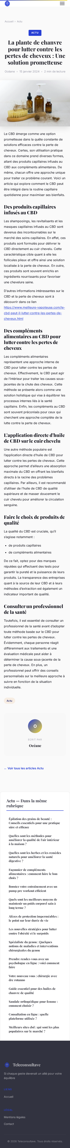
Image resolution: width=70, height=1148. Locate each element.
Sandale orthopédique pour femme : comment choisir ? (33, 1004)
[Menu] (62, 3)
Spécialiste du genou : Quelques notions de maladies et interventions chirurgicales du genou (33, 946)
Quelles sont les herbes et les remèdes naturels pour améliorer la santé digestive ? (35, 857)
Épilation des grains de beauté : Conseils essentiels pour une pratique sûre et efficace (34, 823)
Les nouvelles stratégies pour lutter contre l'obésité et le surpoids (33, 931)
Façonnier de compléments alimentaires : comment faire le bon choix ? (33, 874)
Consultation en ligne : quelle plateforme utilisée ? (29, 1016)
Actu (19, 21)
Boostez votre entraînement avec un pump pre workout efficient (33, 888)
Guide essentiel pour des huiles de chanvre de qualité (32, 991)
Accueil (9, 21)
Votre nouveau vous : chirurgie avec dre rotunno (33, 978)
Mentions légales (14, 1117)
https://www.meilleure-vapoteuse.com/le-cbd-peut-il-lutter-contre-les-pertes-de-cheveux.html (34, 312)
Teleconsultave (26, 1064)
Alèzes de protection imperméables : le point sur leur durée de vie (33, 918)
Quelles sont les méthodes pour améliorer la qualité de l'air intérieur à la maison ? (34, 840)
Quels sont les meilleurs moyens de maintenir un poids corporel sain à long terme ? (33, 903)
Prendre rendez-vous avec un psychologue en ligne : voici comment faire (34, 963)
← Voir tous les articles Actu (24, 768)
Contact (9, 1123)
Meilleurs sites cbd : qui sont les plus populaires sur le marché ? (34, 1029)
